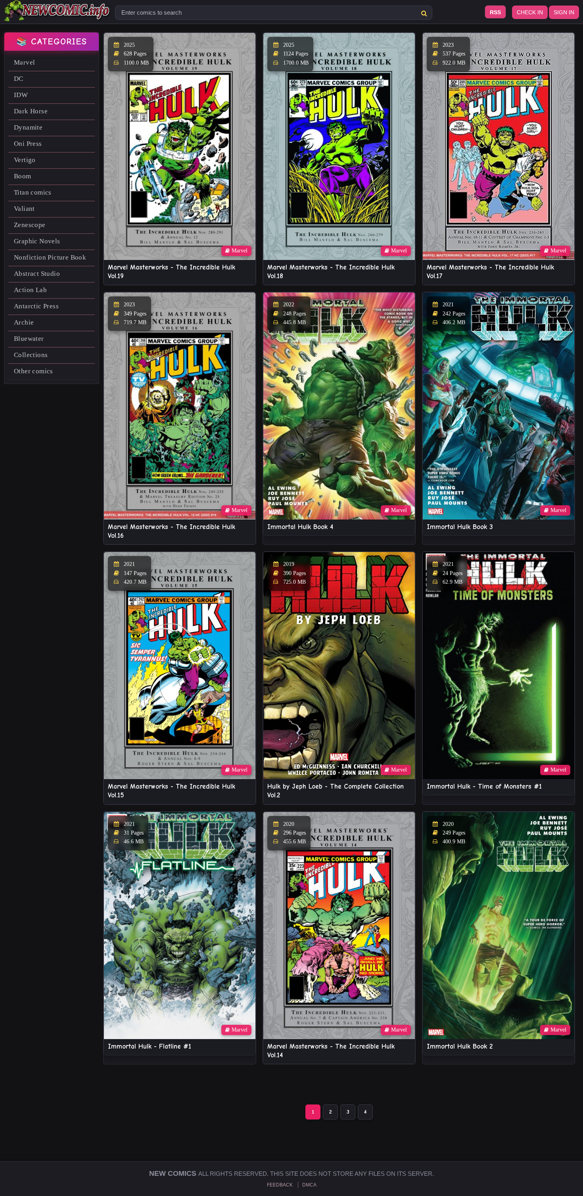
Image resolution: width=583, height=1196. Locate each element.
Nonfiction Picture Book (50, 257)
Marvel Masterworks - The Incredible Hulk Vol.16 (171, 531)
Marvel (24, 62)
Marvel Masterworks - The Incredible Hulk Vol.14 (331, 1051)
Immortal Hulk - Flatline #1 (149, 1046)
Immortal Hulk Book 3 (460, 527)
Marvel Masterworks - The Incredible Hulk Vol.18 (331, 272)
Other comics (33, 371)
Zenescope (30, 225)
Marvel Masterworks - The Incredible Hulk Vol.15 (171, 791)
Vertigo (25, 160)
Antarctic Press (36, 306)
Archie (24, 322)
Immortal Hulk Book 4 (300, 527)
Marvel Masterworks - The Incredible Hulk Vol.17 (490, 272)
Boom (22, 176)
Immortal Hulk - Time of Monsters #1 (484, 786)
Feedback (280, 1185)
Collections (31, 355)
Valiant (24, 208)
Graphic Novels (37, 241)
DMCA (309, 1185)
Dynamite (28, 127)
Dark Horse (31, 111)
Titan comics (33, 192)
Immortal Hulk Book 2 (460, 1046)
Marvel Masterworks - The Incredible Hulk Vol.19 (171, 272)
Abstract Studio (37, 273)
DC (18, 78)
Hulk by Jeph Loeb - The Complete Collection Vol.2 (335, 791)
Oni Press (28, 143)
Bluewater (29, 338)
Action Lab (30, 290)
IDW (21, 95)
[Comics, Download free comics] (57, 16)
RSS (495, 12)
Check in (530, 12)
